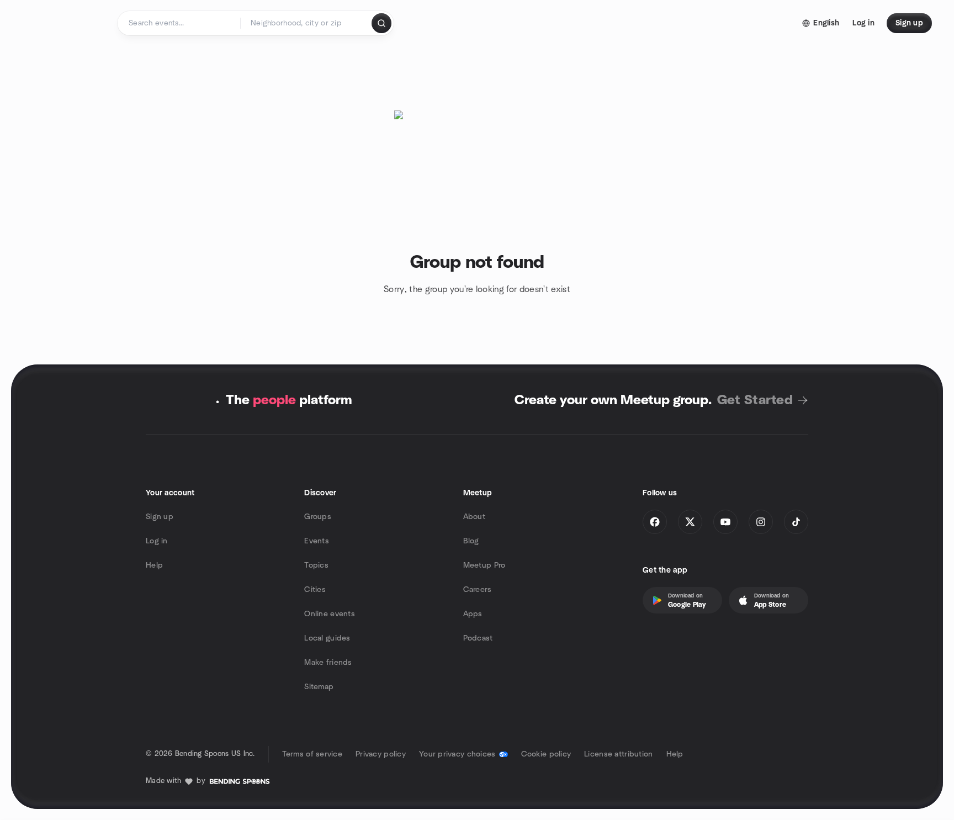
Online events (329, 614)
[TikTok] (796, 522)
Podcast (478, 638)
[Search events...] (381, 23)
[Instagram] (761, 522)
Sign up (159, 517)
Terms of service (312, 754)
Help (154, 565)
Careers (477, 590)
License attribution (618, 754)
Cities (315, 590)
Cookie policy (546, 754)
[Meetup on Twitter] (690, 522)
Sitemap (318, 687)
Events (316, 541)
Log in (157, 541)
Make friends (328, 662)
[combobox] (307, 23)
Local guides (327, 638)
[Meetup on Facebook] (655, 522)
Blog (471, 541)
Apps (473, 614)
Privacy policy (381, 754)
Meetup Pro (484, 565)
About (474, 517)
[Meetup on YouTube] (725, 522)
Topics (316, 565)
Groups (317, 517)
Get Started (755, 400)
